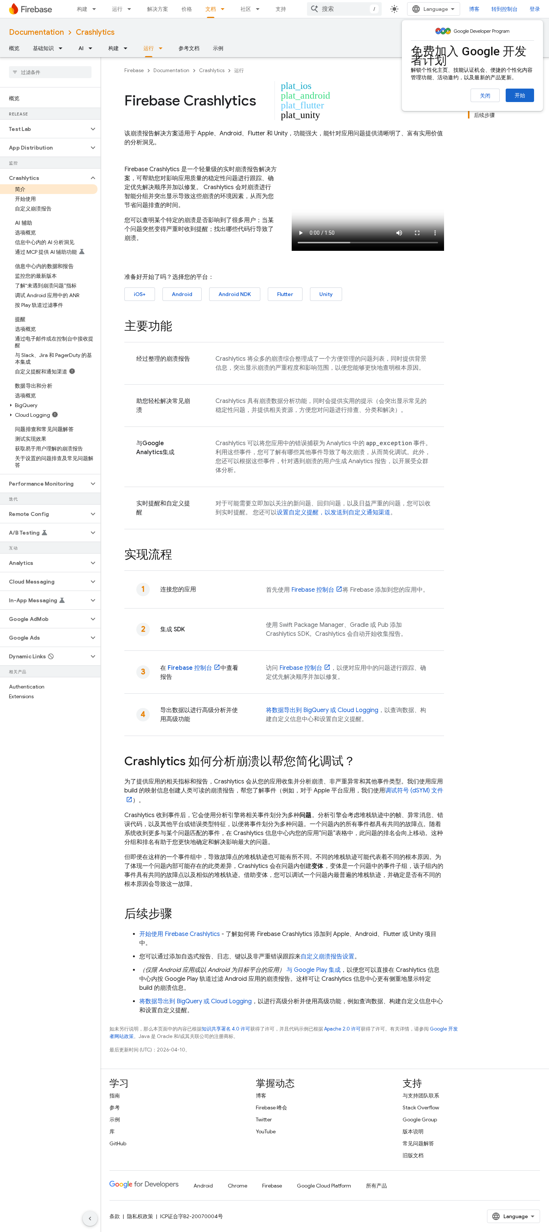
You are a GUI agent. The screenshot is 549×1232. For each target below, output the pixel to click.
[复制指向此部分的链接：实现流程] (179, 555)
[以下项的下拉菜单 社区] (260, 9)
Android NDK (234, 294)
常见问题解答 (418, 1143)
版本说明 (413, 1131)
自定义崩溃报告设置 (327, 956)
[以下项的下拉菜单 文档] (225, 9)
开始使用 (179, 934)
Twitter (264, 1119)
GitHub (117, 1143)
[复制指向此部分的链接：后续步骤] (179, 914)
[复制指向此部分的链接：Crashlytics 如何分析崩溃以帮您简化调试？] (363, 762)
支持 (281, 9)
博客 (474, 9)
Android (182, 294)
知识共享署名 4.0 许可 (226, 1029)
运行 (117, 9)
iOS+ (140, 294)
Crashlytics (95, 32)
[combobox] (344, 9)
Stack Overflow (421, 1107)
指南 (114, 1095)
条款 (114, 1216)
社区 (246, 9)
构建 (82, 9)
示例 (218, 48)
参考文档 (189, 48)
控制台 (312, 590)
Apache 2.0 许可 (342, 1029)
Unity (326, 294)
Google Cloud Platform (324, 1185)
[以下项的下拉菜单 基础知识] (63, 48)
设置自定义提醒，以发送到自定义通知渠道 (333, 512)
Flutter (285, 294)
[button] (44, 129)
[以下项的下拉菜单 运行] (131, 9)
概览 (14, 48)
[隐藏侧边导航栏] (90, 1218)
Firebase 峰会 (271, 1107)
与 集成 (313, 970)
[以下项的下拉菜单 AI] (93, 48)
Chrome (237, 1185)
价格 (187, 9)
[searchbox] (50, 72)
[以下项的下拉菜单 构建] (96, 9)
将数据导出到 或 (322, 710)
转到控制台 (504, 9)
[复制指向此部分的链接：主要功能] (179, 327)
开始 (520, 95)
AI (81, 48)
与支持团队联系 (421, 1095)
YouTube (266, 1131)
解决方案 (157, 9)
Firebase (134, 70)
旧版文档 (413, 1155)
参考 (114, 1107)
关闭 (485, 95)
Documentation (36, 32)
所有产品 (376, 1185)
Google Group (420, 1119)
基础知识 (43, 48)
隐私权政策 (140, 1216)
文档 (210, 9)
